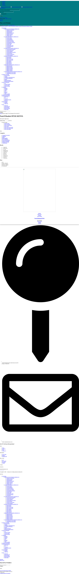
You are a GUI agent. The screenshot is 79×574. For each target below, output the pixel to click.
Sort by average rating (8, 125)
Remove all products (6, 573)
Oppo (5, 152)
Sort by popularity (7, 124)
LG (4, 149)
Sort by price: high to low (8, 128)
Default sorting (6, 123)
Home (1, 113)
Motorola (5, 150)
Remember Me (3, 13)
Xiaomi (5, 158)
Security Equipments (5, 141)
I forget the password (3, 17)
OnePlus (5, 151)
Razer (5, 154)
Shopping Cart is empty (4, 25)
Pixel (4, 153)
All (2, 162)
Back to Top (2, 560)
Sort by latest (6, 126)
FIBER (3, 137)
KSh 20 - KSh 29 (5, 164)
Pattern (10, 570)
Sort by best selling (7, 129)
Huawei (5, 148)
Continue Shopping (11, 25)
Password (1, 11)
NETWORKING (5, 139)
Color (3, 570)
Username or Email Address (5, 9)
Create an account (8, 18)
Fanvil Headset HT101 (39, 218)
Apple (5, 147)
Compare (1, 573)
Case (1, 570)
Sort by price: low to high (8, 127)
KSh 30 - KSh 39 (5, 165)
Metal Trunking (4, 138)
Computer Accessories (6, 135)
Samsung (5, 155)
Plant (5, 570)
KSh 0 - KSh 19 (5, 163)
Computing (4, 136)
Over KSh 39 (4, 166)
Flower (7, 570)
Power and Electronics (6, 140)
